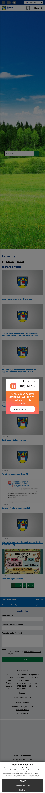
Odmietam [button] (22, 790)
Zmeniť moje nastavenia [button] (22, 785)
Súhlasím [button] (23, 781)
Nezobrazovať (29, 381)
